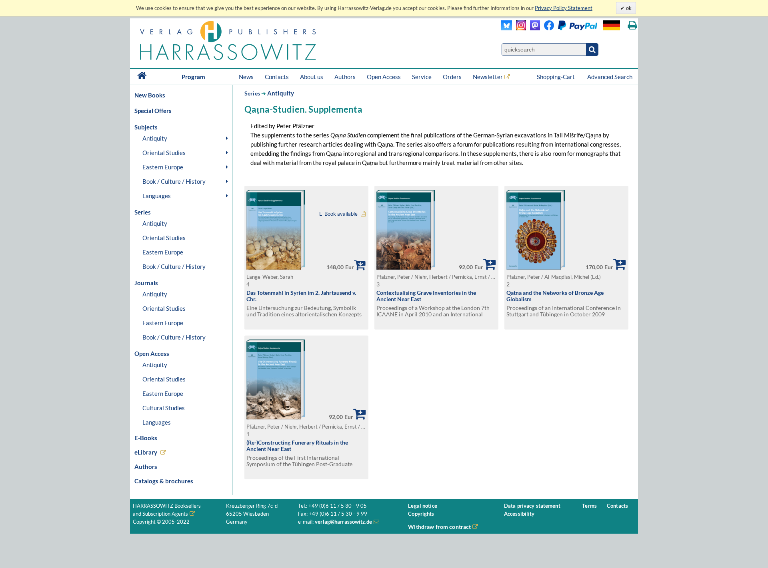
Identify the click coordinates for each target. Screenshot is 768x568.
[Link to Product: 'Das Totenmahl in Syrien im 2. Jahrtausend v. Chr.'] (275, 267)
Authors (345, 76)
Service (422, 76)
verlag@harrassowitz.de (343, 522)
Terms (589, 506)
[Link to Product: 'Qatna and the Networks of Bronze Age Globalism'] (535, 267)
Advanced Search (609, 76)
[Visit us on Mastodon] (533, 28)
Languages (156, 195)
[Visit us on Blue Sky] (506, 28)
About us (311, 76)
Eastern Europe (162, 167)
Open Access (384, 76)
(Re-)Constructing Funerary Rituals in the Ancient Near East (297, 446)
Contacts (277, 76)
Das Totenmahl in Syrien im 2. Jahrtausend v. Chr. (301, 296)
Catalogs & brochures (163, 481)
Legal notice (422, 506)
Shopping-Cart (556, 76)
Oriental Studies (164, 152)
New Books (149, 95)
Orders (452, 76)
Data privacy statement (532, 506)
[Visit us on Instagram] (519, 28)
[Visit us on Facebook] (568, 28)
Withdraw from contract (439, 526)
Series (252, 93)
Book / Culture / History (174, 181)
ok (628, 8)
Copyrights (421, 514)
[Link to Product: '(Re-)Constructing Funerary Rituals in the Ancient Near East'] (275, 417)
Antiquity (154, 138)
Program (193, 76)
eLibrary (145, 452)
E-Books (145, 437)
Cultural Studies (163, 407)
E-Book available (338, 214)
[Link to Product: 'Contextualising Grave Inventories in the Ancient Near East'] (405, 267)
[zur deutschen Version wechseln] (611, 25)
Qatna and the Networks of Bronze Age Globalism (555, 296)
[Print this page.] (632, 25)
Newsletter (488, 76)
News (246, 76)
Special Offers (153, 110)
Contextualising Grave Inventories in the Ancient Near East (426, 296)
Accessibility (519, 514)
